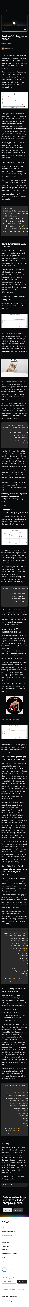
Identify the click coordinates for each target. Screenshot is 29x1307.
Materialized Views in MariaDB (9, 1253)
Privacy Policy (5, 1296)
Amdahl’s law (15, 907)
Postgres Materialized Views (9, 1231)
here (11, 292)
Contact (4, 1264)
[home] (6, 29)
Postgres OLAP (5, 1246)
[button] (24, 29)
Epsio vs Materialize (7, 1239)
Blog (3, 1261)
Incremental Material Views (9, 1235)
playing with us (10, 1179)
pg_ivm (3, 1257)
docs (13, 1176)
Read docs (18, 1210)
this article (6, 1050)
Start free (7, 1210)
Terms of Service (13, 1296)
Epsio (19, 55)
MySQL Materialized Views (8, 1250)
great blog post (18, 472)
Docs (3, 1227)
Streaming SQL (5, 1242)
